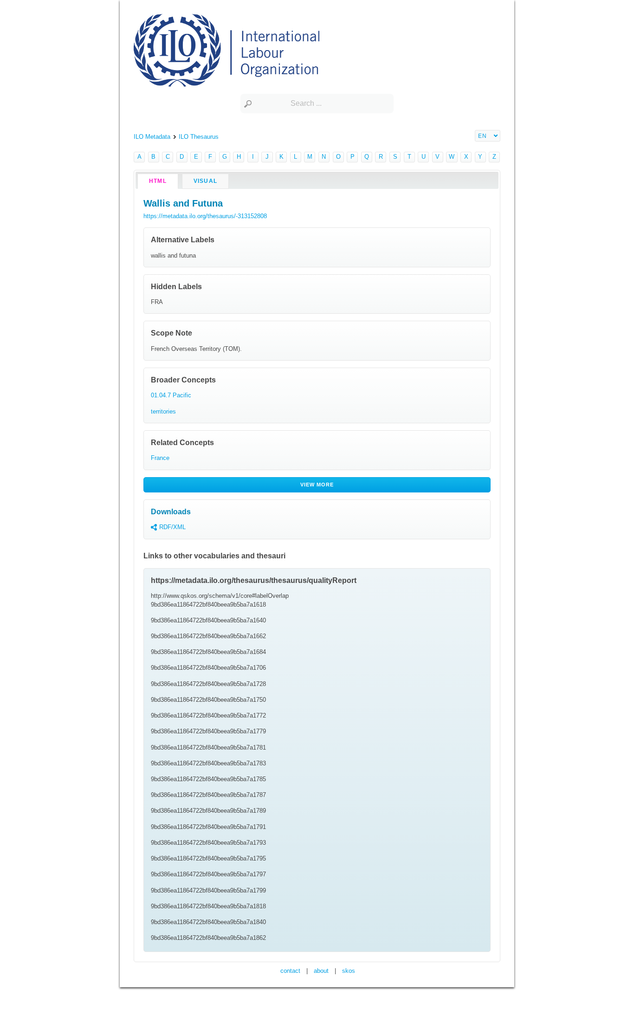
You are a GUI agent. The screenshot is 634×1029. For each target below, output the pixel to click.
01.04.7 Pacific (171, 395)
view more (317, 484)
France (160, 457)
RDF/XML (172, 527)
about (321, 970)
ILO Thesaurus (199, 136)
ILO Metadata (152, 136)
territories (163, 411)
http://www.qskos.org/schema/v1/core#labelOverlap (220, 595)
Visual (205, 181)
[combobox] (317, 103)
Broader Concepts (183, 380)
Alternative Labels (182, 240)
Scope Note (171, 333)
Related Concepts (182, 443)
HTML (158, 181)
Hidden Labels (176, 287)
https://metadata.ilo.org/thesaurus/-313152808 (205, 216)
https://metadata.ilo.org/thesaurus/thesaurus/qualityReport (253, 580)
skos (348, 970)
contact (290, 970)
